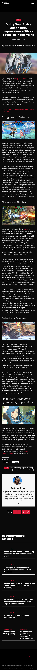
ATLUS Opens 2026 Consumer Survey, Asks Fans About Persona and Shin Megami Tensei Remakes (18, 601)
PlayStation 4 (28, 467)
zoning (26, 229)
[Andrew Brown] (18, 480)
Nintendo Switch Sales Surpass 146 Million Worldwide (9, 633)
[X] (18, 503)
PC (22, 467)
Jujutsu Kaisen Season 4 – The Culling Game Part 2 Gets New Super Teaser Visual (19, 554)
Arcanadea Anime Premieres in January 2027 (16, 616)
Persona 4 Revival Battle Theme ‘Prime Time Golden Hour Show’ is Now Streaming (19, 585)
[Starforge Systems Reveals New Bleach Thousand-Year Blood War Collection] (5, 563)
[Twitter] (29, 656)
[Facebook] (15, 512)
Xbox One (20, 470)
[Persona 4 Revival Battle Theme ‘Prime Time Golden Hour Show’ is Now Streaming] (5, 579)
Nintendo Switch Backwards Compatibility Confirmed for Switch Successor (26, 635)
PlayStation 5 (8, 470)
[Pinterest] (24, 512)
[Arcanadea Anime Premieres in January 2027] (5, 611)
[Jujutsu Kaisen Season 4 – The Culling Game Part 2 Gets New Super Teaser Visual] (5, 547)
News (18, 19)
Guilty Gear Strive (15, 467)
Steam (15, 470)
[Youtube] (33, 656)
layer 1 (17, 196)
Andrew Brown (9, 45)
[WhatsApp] (28, 512)
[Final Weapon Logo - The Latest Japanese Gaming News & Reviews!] (5, 3)
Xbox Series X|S (29, 470)
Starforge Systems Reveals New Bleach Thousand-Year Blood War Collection (17, 569)
